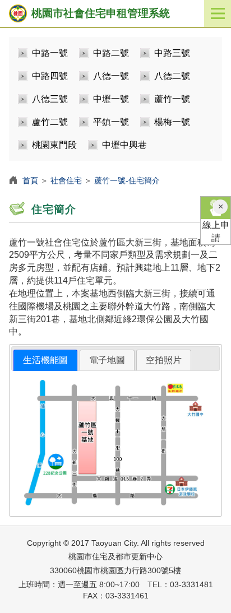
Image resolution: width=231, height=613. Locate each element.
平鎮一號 (111, 122)
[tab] (45, 360)
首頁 (30, 180)
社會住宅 (66, 180)
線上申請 (215, 231)
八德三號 (50, 99)
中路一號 (50, 53)
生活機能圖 (45, 360)
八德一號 (111, 76)
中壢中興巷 (124, 145)
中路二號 (111, 53)
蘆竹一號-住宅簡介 (127, 180)
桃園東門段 (54, 145)
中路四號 (50, 76)
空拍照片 (164, 360)
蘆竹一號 (172, 99)
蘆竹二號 (50, 122)
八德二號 (172, 76)
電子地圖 (107, 360)
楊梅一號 (172, 122)
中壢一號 (111, 99)
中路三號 (172, 53)
